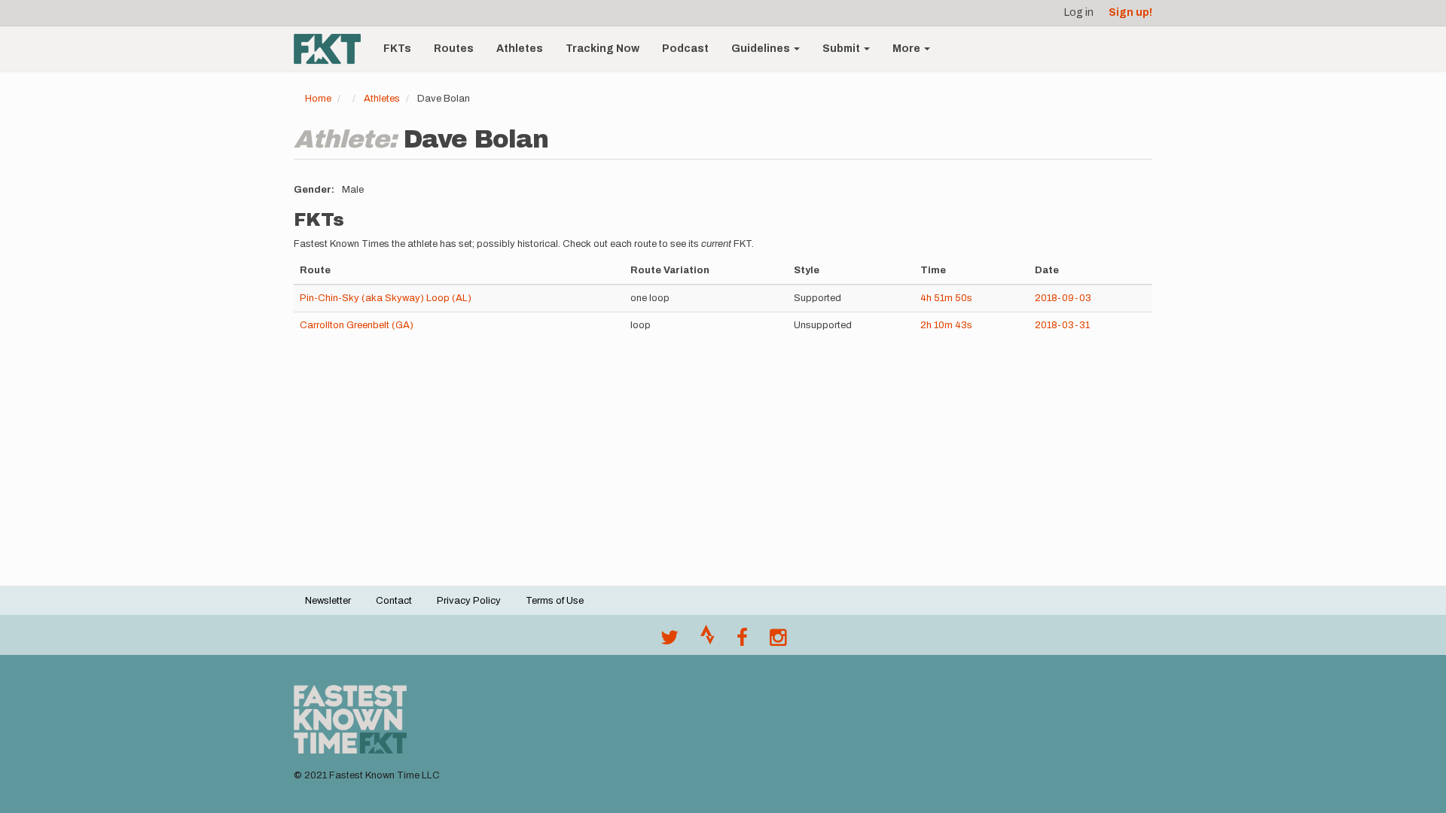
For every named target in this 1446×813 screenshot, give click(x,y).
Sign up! (1130, 12)
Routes (454, 48)
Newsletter (328, 600)
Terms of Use (555, 600)
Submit (842, 48)
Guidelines (761, 48)
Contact (394, 600)
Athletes (519, 48)
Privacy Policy (469, 600)
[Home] (333, 49)
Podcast (685, 48)
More (907, 48)
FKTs (397, 48)
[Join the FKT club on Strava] (707, 641)
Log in (1079, 12)
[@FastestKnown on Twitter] (669, 641)
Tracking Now (602, 48)
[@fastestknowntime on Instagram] (778, 641)
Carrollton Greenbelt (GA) (356, 325)
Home (318, 98)
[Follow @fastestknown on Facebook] (742, 641)
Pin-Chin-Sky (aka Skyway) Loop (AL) (385, 298)
